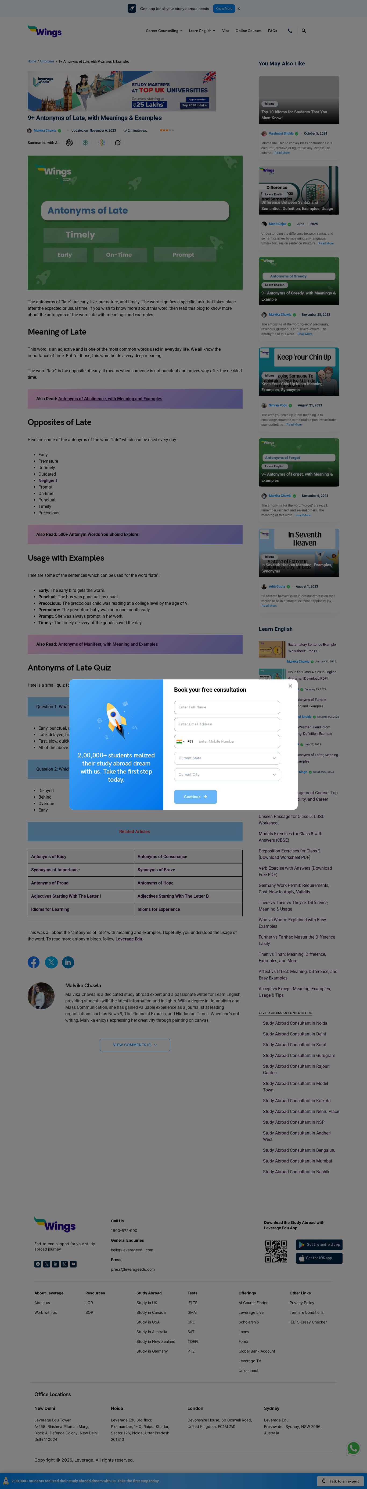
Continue (194, 797)
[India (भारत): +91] (180, 741)
